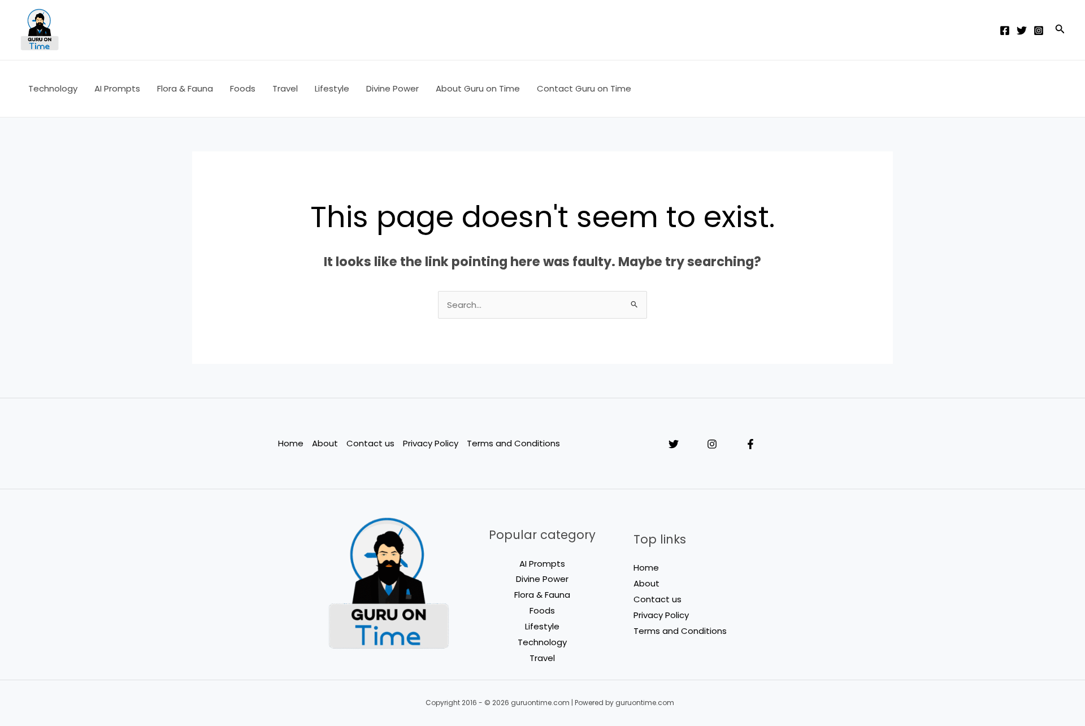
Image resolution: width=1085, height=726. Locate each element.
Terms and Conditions (513, 443)
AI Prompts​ (117, 88)
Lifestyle (332, 88)
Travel (285, 88)
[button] (1060, 30)
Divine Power (392, 88)
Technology (52, 88)
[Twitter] (1022, 30)
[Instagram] (1039, 30)
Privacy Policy (430, 443)
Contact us (370, 443)
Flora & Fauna (185, 88)
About (325, 443)
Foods (242, 88)
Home (290, 443)
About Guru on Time (478, 88)
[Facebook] (1005, 30)
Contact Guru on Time (584, 88)
